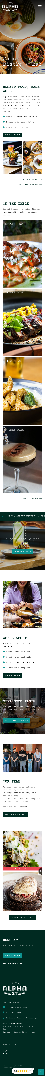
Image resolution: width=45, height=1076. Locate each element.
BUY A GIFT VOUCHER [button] (16, 720)
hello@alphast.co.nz (17, 1007)
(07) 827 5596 (13, 1012)
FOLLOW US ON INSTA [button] (22, 917)
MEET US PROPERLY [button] (15, 814)
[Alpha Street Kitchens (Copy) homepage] (19, 6)
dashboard (8, 1067)
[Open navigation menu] (40, 7)
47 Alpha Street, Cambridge (21, 1018)
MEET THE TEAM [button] (22, 552)
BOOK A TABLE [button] (13, 135)
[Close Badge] (32, 1069)
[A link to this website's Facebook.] (5, 1052)
